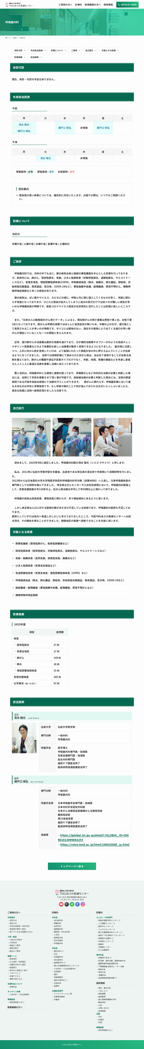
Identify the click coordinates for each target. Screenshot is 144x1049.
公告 (100, 1005)
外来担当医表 (37, 50)
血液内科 (57, 926)
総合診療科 (58, 940)
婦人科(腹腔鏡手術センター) (65, 965)
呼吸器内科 (58, 943)
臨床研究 (102, 1002)
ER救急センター (104, 941)
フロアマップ (15, 973)
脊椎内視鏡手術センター (108, 920)
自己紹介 (89, 50)
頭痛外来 (102, 975)
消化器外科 (58, 959)
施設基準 (102, 996)
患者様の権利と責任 (18, 929)
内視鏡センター (104, 947)
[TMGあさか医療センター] (19, 4)
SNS (100, 1016)
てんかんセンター (105, 929)
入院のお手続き (16, 939)
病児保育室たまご (105, 1030)
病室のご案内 (15, 945)
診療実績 (18, 57)
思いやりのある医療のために (21, 931)
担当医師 (35, 57)
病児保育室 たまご (17, 1002)
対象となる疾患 (109, 50)
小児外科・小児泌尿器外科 (65, 968)
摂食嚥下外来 (103, 957)
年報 (100, 1022)
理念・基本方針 (104, 988)
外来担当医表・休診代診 (19, 926)
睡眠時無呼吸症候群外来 (108, 963)
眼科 (56, 974)
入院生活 (13, 942)
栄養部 (56, 999)
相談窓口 (13, 967)
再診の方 (13, 923)
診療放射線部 (59, 996)
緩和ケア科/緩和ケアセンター (110, 935)
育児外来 (102, 972)
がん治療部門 (103, 950)
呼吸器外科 (58, 956)
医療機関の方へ (14, 1007)
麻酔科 (101, 944)
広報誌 (101, 1019)
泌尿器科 (57, 971)
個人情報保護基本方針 (107, 999)
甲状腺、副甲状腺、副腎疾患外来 (111, 960)
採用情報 (102, 1011)
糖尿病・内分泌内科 (62, 931)
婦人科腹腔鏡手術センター (109, 932)
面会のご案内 (15, 951)
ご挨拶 (74, 50)
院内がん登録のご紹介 (19, 970)
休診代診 (18, 50)
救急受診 (13, 958)
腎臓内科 (57, 923)
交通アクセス (15, 976)
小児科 (56, 934)
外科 (56, 954)
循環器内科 (58, 929)
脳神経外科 (58, 962)
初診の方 (13, 920)
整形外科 (57, 951)
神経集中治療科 (104, 938)
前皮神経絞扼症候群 (106, 977)
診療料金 (13, 986)
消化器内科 (58, 920)
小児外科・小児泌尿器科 (19, 994)
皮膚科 (56, 986)
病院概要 (102, 993)
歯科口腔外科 (59, 980)
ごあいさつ (102, 990)
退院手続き (14, 948)
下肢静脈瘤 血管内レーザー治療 (111, 966)
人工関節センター (105, 923)
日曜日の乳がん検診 (18, 964)
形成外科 (57, 983)
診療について (57, 50)
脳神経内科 (58, 937)
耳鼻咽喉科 (58, 977)
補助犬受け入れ (16, 978)
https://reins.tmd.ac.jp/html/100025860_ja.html (94, 844)
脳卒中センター (104, 926)
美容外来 (102, 969)
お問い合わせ (103, 1008)
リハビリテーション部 (63, 993)
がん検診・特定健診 (18, 961)
